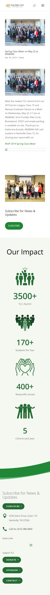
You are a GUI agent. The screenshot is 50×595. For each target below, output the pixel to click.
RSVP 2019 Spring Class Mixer (20, 143)
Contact (12, 580)
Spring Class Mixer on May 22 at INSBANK (21, 53)
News (21, 57)
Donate (11, 559)
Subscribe (14, 225)
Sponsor (12, 570)
